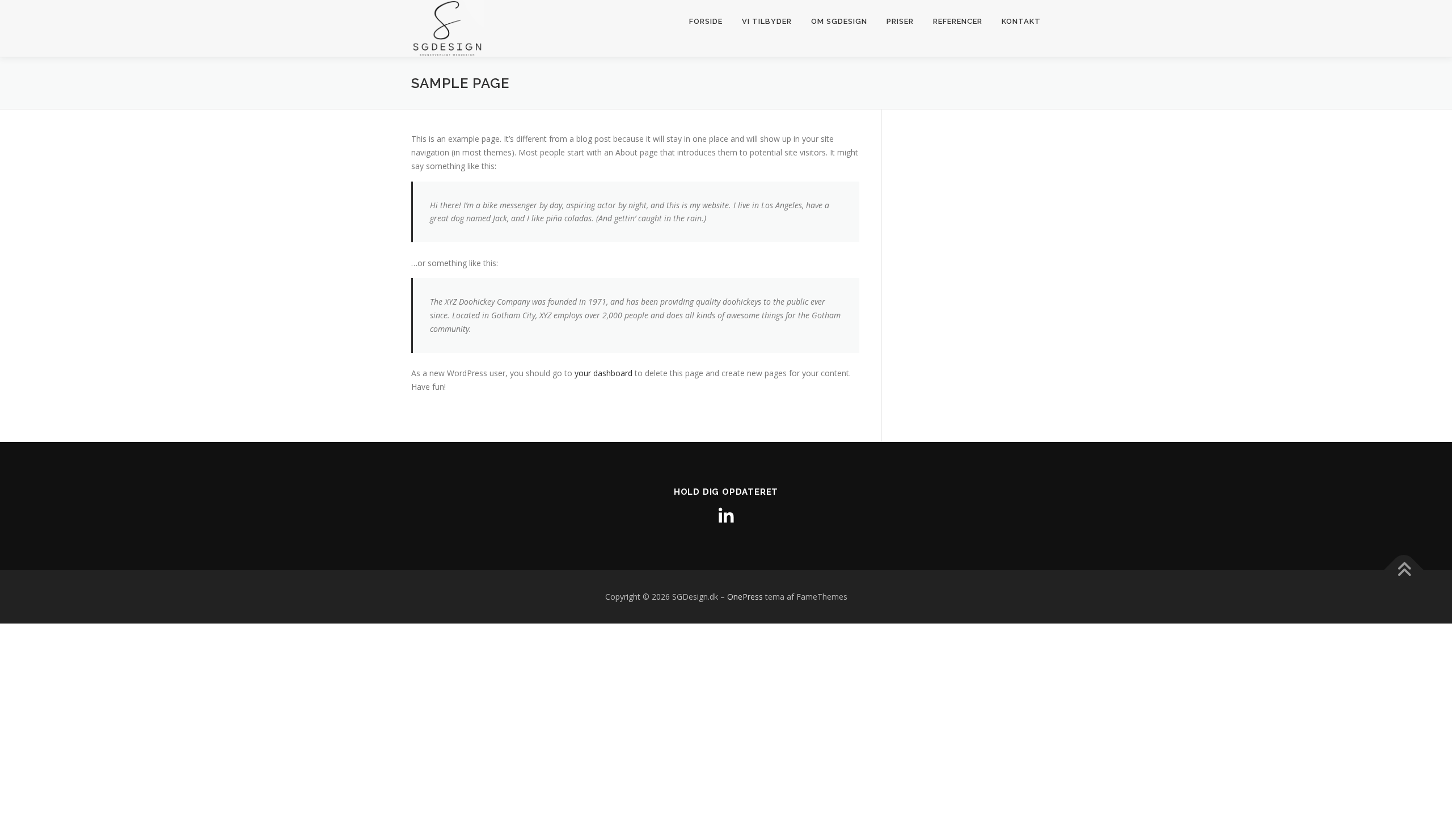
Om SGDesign (839, 21)
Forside (706, 21)
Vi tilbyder (767, 21)
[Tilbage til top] (1404, 570)
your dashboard (603, 373)
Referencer (957, 21)
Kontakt (1021, 21)
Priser (900, 21)
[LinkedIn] (726, 516)
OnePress (745, 596)
